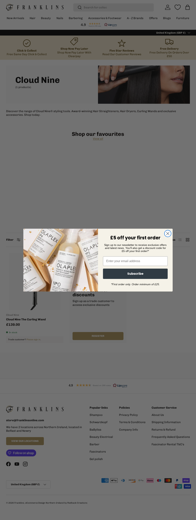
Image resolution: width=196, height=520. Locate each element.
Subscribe (135, 273)
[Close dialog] (167, 233)
